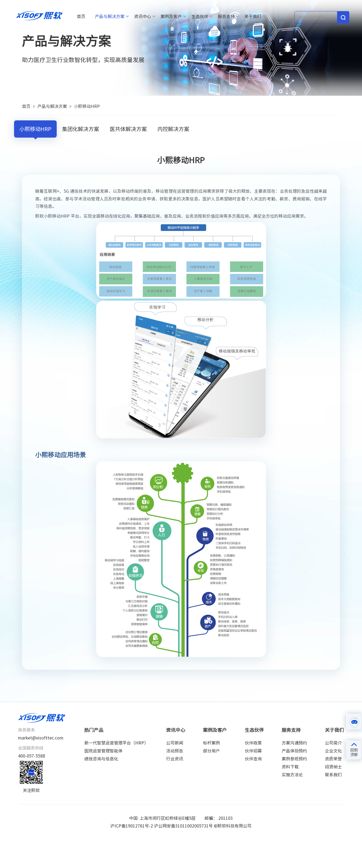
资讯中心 (142, 16)
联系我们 (333, 775)
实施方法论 (292, 775)
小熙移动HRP (87, 106)
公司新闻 (174, 743)
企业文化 (333, 751)
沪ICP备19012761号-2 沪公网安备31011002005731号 (161, 826)
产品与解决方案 (110, 16)
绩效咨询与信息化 (101, 759)
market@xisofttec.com (40, 738)
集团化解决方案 (80, 129)
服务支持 (226, 16)
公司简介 (333, 743)
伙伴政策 (253, 743)
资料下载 (290, 767)
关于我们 (252, 16)
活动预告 (174, 751)
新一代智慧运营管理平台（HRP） (116, 743)
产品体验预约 (294, 751)
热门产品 (93, 730)
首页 (81, 16)
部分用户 (211, 751)
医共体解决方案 (128, 129)
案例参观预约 (294, 759)
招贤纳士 (333, 767)
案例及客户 (171, 16)
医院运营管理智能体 (103, 751)
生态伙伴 (199, 16)
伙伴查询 (253, 759)
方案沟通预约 (294, 743)
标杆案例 (211, 743)
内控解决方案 (173, 129)
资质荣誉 (333, 759)
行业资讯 (174, 759)
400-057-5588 (31, 756)
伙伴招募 (253, 751)
